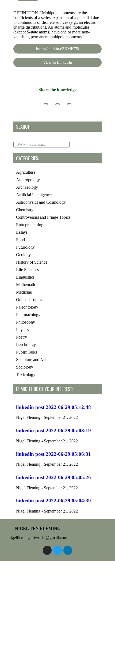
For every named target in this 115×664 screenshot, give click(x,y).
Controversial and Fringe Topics (43, 217)
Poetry (21, 337)
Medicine (24, 292)
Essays (22, 232)
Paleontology (27, 307)
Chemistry (24, 209)
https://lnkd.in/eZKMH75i (57, 49)
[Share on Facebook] (46, 104)
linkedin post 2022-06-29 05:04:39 (53, 500)
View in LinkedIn (57, 62)
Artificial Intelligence (34, 194)
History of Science (31, 262)
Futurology (25, 247)
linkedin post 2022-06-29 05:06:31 (53, 454)
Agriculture (25, 172)
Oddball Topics (29, 299)
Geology (23, 254)
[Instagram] (47, 550)
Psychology (26, 344)
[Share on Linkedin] (69, 104)
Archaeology (27, 187)
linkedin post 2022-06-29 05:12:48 (53, 407)
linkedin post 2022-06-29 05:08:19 (53, 430)
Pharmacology (28, 314)
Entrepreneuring (29, 224)
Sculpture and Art (31, 359)
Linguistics (25, 277)
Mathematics (26, 284)
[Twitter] (57, 550)
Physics (22, 329)
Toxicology (25, 374)
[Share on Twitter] (57, 104)
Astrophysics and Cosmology (41, 202)
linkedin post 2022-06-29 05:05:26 (53, 477)
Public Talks (26, 352)
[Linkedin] (67, 550)
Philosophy (25, 322)
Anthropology (28, 179)
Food (20, 239)
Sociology (24, 367)
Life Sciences (27, 269)
